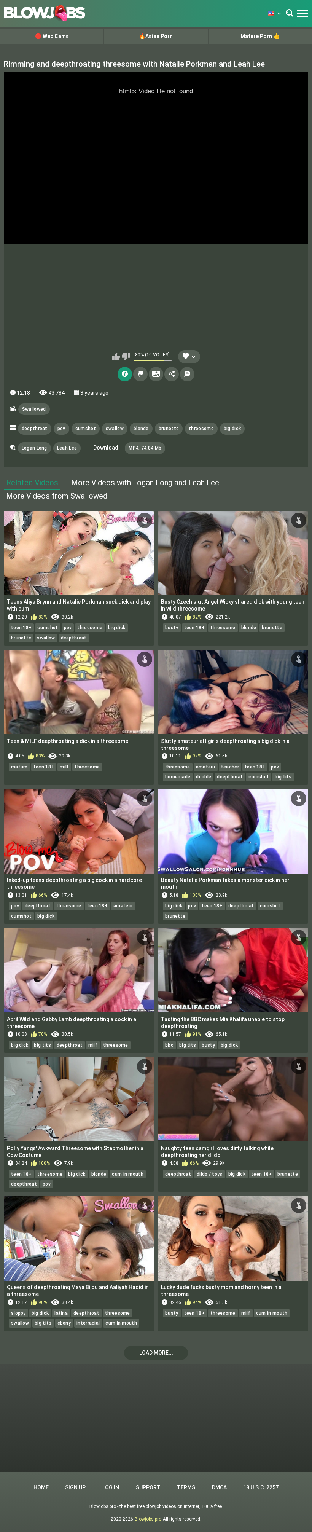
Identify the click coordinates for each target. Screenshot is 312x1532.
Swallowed (34, 409)
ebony (64, 1323)
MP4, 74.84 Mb (145, 448)
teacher (230, 767)
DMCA (219, 1487)
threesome (201, 428)
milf (64, 767)
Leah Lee (67, 448)
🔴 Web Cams (52, 36)
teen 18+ (21, 627)
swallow (115, 428)
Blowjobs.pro (148, 1519)
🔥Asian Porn (156, 36)
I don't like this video (126, 356)
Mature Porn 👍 (260, 36)
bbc (169, 1045)
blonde (141, 428)
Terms (186, 1487)
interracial (88, 1323)
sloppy (18, 1313)
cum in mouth (127, 1174)
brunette (169, 428)
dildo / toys (210, 1174)
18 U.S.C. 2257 (261, 1487)
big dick (232, 428)
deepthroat (35, 428)
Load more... (156, 1353)
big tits (283, 777)
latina (61, 1313)
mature (19, 767)
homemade (177, 777)
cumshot (85, 428)
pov (61, 428)
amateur (205, 767)
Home (41, 1487)
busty (171, 627)
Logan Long (34, 448)
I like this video (116, 356)
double (203, 777)
